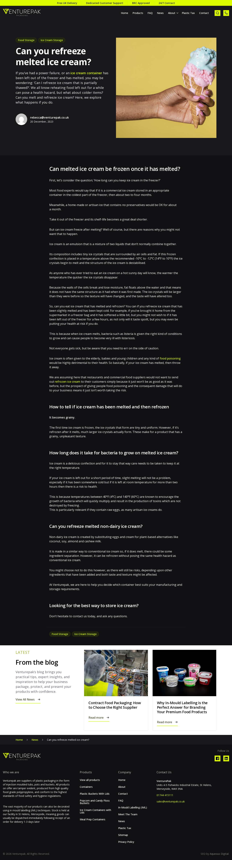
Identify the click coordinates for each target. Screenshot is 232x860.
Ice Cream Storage (52, 40)
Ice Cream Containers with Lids (95, 811)
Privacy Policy (126, 842)
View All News (25, 699)
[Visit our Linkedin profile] (226, 758)
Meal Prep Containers (92, 819)
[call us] (226, 13)
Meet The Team (127, 814)
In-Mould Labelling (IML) (132, 807)
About (171, 13)
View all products (90, 780)
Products (137, 13)
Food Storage (26, 40)
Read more (95, 718)
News (160, 13)
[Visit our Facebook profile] (217, 758)
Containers (86, 787)
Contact (204, 13)
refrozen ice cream (67, 382)
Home (124, 13)
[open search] (217, 13)
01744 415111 (165, 795)
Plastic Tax (188, 13)
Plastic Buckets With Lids (94, 793)
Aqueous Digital (219, 853)
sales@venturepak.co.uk (171, 801)
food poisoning (170, 358)
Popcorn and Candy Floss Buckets (95, 801)
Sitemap (123, 835)
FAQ (150, 13)
